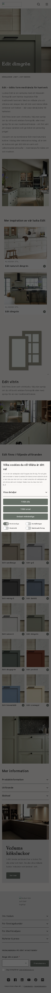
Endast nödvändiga (25, 517)
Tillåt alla (25, 502)
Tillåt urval (25, 509)
